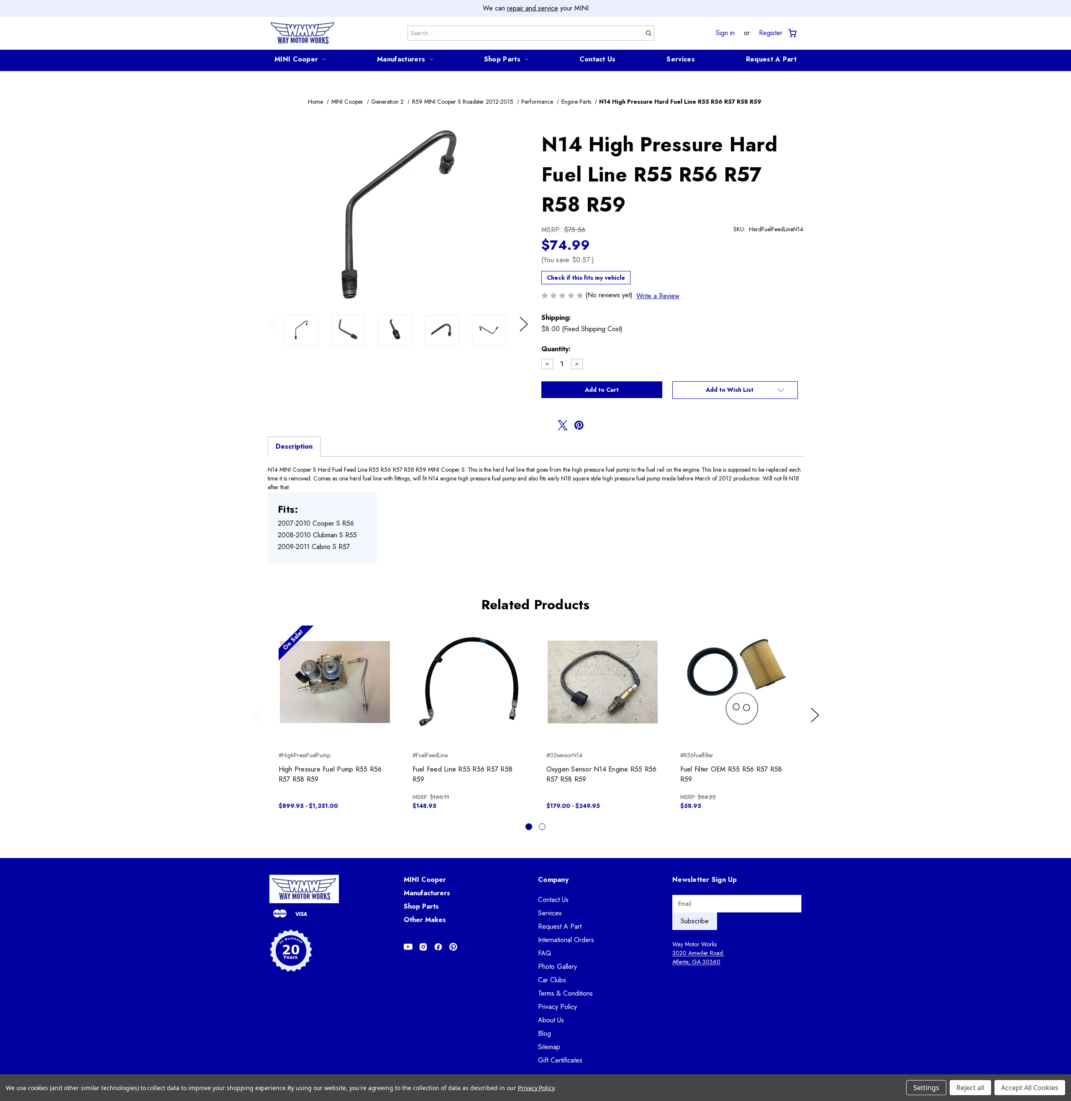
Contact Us (597, 59)
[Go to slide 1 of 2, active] (528, 826)
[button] (735, 390)
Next (525, 333)
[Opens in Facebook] (438, 947)
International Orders (566, 940)
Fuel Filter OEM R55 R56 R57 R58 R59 (731, 774)
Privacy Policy (557, 1007)
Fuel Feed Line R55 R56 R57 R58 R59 (463, 774)
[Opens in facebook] (546, 425)
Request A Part (771, 59)
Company (553, 879)
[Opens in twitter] (563, 425)
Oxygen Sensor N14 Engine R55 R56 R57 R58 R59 (601, 774)
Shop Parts (502, 59)
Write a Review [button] (657, 296)
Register (770, 33)
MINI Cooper (296, 59)
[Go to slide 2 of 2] (542, 826)
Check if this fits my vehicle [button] (586, 277)
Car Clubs (552, 980)
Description (294, 446)
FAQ (544, 953)
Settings (926, 1087)
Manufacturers (401, 59)
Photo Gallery (557, 966)
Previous (276, 333)
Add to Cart (469, 689)
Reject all (970, 1087)
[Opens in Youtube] (408, 947)
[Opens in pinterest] (579, 425)
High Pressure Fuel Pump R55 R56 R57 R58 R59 (330, 774)
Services (680, 59)
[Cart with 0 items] (791, 33)
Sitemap (549, 1047)
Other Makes (425, 920)
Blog (544, 1033)
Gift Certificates (560, 1060)
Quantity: (556, 349)
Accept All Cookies (1029, 1087)
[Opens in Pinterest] (453, 947)
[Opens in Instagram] (423, 947)
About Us (551, 1020)
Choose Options (335, 689)
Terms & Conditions (565, 993)
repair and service (532, 8)
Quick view (335, 674)
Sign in (725, 33)
